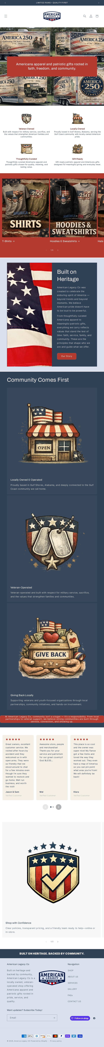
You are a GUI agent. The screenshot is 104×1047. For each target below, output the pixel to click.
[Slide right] (58, 250)
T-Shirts (7, 241)
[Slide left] (46, 250)
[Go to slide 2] (53, 807)
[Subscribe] (54, 1018)
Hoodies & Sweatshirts (63, 241)
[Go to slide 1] (50, 807)
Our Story (66, 356)
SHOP (71, 970)
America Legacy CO (22, 1041)
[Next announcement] (99, 3)
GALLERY (72, 989)
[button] (6, 16)
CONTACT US (74, 1001)
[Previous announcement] (5, 3)
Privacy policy (56, 1041)
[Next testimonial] (58, 807)
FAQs (70, 995)
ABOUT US (73, 977)
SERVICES (73, 983)
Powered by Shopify (39, 1041)
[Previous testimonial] (45, 807)
